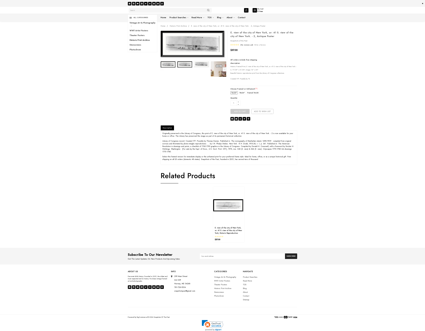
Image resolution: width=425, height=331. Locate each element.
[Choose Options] (222, 204)
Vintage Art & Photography (143, 22)
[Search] (208, 10)
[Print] (240, 119)
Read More (197, 17)
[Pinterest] (150, 3)
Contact (241, 17)
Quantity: (234, 98)
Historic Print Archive (140, 40)
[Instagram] (133, 3)
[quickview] (228, 204)
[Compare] (234, 204)
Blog (219, 17)
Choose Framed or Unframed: (243, 89)
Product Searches (178, 17)
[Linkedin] (142, 3)
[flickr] (154, 3)
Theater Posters (137, 35)
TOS (210, 17)
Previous (162, 69)
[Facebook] (129, 3)
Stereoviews (135, 44)
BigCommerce (142, 317)
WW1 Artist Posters (139, 30)
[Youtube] (137, 3)
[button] (212, 325)
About (229, 17)
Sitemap (246, 299)
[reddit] (162, 3)
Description (167, 128)
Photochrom (135, 49)
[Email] (236, 119)
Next (225, 69)
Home (163, 17)
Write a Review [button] (260, 45)
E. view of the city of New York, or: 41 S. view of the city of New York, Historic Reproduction (228, 230)
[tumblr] (158, 3)
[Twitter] (146, 3)
